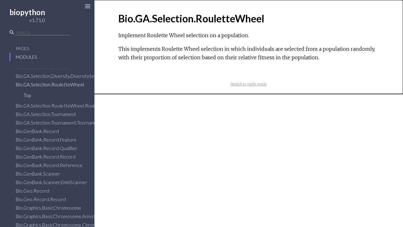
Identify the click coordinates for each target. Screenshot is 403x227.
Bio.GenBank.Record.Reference (49, 165)
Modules (26, 57)
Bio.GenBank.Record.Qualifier (46, 148)
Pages (22, 48)
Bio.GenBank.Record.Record (46, 157)
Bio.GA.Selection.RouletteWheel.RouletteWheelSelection (76, 105)
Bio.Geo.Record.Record (41, 199)
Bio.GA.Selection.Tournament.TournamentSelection (69, 122)
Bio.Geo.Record (32, 191)
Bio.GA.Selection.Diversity (43, 67)
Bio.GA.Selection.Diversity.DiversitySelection (62, 76)
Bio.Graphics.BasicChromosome (48, 208)
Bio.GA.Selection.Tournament (46, 114)
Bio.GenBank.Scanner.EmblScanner (51, 182)
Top (27, 95)
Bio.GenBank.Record (37, 131)
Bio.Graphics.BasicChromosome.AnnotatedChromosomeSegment (84, 216)
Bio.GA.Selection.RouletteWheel (50, 84)
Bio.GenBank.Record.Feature (46, 140)
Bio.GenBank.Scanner (38, 174)
